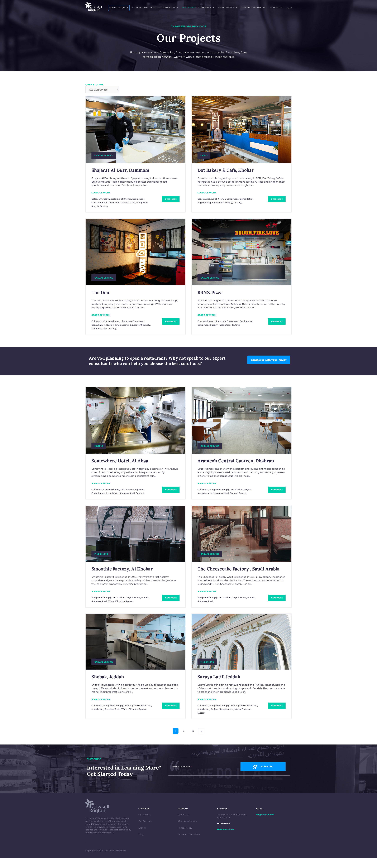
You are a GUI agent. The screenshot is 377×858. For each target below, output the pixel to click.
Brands (142, 827)
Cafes (203, 155)
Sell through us (139, 7)
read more (171, 199)
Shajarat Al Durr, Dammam (120, 170)
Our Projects (145, 814)
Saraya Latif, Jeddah (218, 676)
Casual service (103, 155)
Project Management (137, 597)
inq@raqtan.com (265, 814)
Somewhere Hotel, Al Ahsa (119, 460)
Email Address (182, 766)
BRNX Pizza (210, 292)
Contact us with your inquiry (269, 359)
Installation (225, 325)
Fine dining (101, 554)
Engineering (204, 202)
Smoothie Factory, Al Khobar (122, 569)
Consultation (98, 202)
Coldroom (96, 199)
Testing (104, 206)
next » (201, 731)
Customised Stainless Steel (120, 202)
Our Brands (205, 7)
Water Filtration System (120, 601)
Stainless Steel (99, 328)
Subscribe (267, 766)
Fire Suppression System (138, 705)
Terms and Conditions (189, 834)
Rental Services (226, 7)
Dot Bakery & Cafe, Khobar (225, 170)
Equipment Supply (222, 202)
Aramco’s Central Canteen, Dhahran (235, 460)
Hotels (98, 446)
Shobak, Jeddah (107, 676)
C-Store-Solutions (251, 7)
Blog (265, 7)
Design (110, 325)
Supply (233, 493)
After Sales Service (187, 821)
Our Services (145, 821)
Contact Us (183, 814)
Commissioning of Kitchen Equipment (123, 199)
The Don (100, 292)
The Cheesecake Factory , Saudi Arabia (238, 569)
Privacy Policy (185, 827)
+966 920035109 (225, 829)
